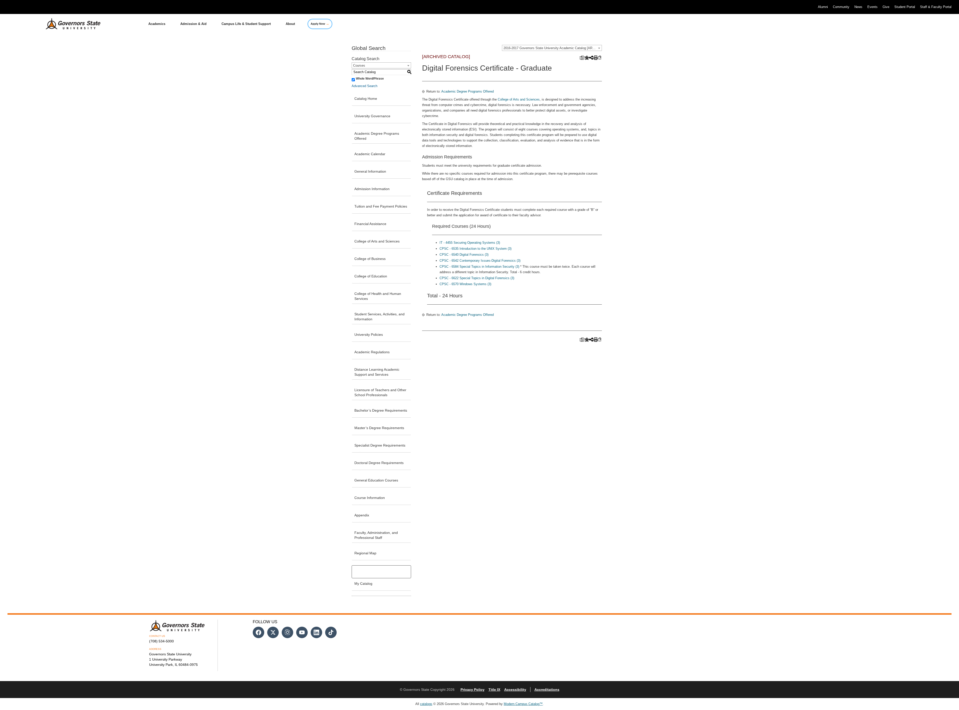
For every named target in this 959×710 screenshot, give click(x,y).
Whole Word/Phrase (370, 78)
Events (872, 7)
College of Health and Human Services (377, 296)
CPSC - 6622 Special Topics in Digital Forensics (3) (477, 278)
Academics (156, 24)
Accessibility (515, 690)
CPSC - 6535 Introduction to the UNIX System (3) (475, 248)
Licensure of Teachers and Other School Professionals (380, 392)
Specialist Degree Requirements (379, 445)
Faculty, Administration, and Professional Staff (376, 535)
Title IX (494, 690)
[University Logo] (69, 24)
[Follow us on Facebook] (258, 632)
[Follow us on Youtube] (302, 632)
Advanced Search (364, 86)
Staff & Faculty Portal (936, 7)
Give (886, 7)
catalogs (426, 704)
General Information (370, 171)
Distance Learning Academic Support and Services (376, 371)
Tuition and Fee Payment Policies (380, 206)
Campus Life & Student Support (246, 24)
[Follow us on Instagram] (287, 632)
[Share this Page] (590, 58)
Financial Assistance (370, 224)
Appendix (361, 515)
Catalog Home (365, 99)
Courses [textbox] (359, 65)
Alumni (823, 7)
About (290, 24)
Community (841, 7)
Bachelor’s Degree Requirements (380, 410)
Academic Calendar (369, 154)
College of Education (370, 276)
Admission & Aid (193, 24)
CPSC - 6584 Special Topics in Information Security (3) (479, 266)
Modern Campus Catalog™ (523, 704)
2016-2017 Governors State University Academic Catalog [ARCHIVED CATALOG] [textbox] (552, 48)
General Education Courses (376, 480)
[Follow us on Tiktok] (331, 632)
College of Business (370, 259)
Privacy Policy (472, 690)
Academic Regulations (372, 352)
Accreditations (546, 690)
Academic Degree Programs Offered (376, 135)
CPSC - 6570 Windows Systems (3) (465, 284)
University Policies (368, 335)
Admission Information (372, 189)
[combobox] (552, 48)
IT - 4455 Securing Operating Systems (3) (470, 242)
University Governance (372, 116)
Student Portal (904, 7)
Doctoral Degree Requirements (379, 463)
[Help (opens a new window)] (599, 58)
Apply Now (320, 23)
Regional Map (365, 553)
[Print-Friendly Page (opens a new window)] (595, 58)
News (858, 7)
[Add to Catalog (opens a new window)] (585, 58)
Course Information (369, 498)
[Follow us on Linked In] (316, 632)
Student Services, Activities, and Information (379, 316)
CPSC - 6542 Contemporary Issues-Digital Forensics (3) (480, 260)
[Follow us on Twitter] (273, 632)
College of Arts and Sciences (377, 241)
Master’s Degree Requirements (379, 428)
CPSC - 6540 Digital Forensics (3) (464, 254)
